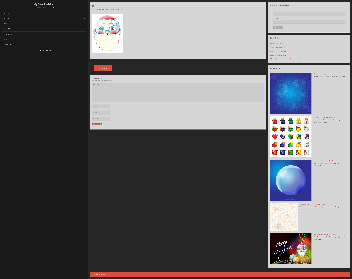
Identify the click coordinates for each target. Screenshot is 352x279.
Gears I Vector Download (278, 55)
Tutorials (6, 18)
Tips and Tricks (8, 29)
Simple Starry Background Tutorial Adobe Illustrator (329, 74)
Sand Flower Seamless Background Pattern (313, 204)
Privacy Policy (8, 34)
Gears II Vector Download (278, 51)
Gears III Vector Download (278, 47)
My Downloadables (44, 4)
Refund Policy (8, 44)
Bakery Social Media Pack (278, 43)
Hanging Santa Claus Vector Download (325, 234)
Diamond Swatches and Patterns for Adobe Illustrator (286, 59)
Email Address (277, 18)
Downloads (7, 13)
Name (274, 11)
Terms (5, 39)
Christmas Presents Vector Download (325, 117)
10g (93, 6)
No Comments (119, 9)
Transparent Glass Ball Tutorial (323, 161)
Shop (5, 24)
